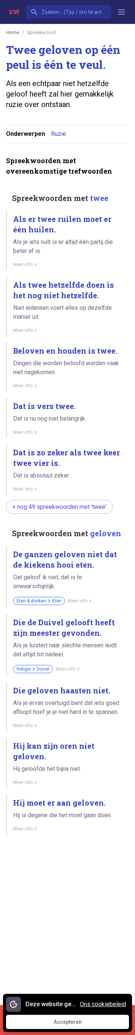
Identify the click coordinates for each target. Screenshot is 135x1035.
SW (14, 12)
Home (12, 32)
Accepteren (75, 1024)
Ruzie (58, 133)
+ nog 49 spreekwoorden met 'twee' (59, 506)
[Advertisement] (67, 917)
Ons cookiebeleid (103, 1004)
